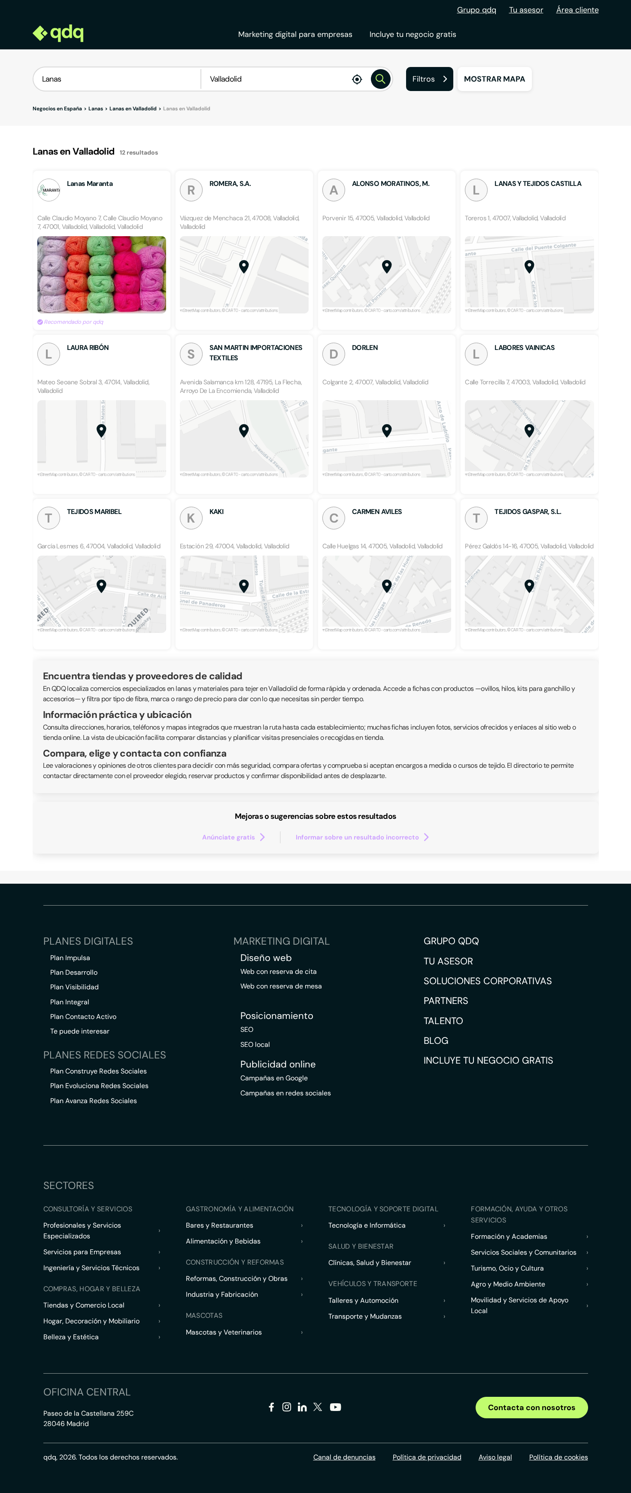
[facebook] (271, 1408)
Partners (446, 1000)
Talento (443, 1021)
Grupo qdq (476, 10)
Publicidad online (278, 1064)
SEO (246, 1029)
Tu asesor (526, 10)
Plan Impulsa (70, 957)
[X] (317, 1408)
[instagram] (286, 1408)
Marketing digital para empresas (295, 34)
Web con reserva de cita (278, 971)
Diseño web (266, 958)
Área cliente (577, 10)
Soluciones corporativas (488, 981)
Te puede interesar (79, 1031)
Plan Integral (69, 1001)
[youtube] (335, 1410)
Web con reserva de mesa (281, 986)
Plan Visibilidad (74, 986)
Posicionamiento (276, 1016)
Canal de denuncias (344, 1457)
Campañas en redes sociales (285, 1093)
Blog (436, 1040)
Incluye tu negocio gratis (413, 34)
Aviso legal (495, 1457)
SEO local (255, 1044)
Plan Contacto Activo (83, 1016)
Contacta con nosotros (532, 1407)
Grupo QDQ (451, 941)
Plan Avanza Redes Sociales (93, 1100)
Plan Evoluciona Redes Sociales (99, 1085)
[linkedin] (302, 1408)
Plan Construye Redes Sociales (98, 1071)
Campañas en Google (274, 1078)
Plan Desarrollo (73, 972)
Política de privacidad (427, 1457)
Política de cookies (558, 1457)
